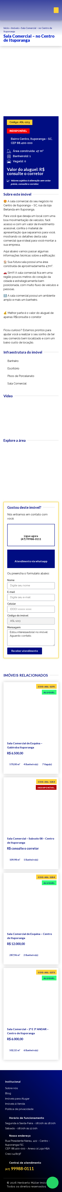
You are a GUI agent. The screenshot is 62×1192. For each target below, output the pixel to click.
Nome (10, 580)
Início (6, 28)
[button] (56, 10)
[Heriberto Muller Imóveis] (13, 10)
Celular (11, 604)
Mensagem (13, 627)
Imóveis (15, 28)
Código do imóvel (17, 615)
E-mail (11, 592)
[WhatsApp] (52, 1183)
